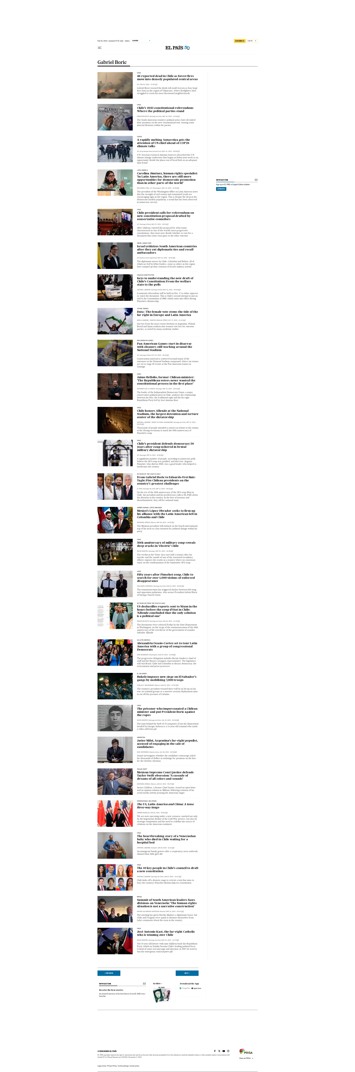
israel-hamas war (144, 243)
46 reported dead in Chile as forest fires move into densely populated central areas (167, 78)
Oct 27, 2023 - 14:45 (177, 320)
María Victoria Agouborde (162, 422)
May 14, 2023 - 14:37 (170, 940)
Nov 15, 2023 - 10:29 (170, 188)
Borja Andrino (143, 320)
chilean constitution (145, 275)
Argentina (141, 737)
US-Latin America (143, 640)
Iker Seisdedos (142, 655)
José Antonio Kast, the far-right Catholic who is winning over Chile (166, 934)
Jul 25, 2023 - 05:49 (170, 720)
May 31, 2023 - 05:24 (175, 911)
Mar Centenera (143, 752)
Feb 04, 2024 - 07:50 (149, 84)
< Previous (109, 973)
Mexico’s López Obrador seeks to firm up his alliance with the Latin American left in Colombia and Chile (167, 514)
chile (139, 440)
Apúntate (221, 189)
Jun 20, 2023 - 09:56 (159, 813)
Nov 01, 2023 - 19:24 (166, 258)
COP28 (139, 137)
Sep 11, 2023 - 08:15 (164, 489)
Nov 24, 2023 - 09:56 (171, 151)
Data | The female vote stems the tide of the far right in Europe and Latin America (167, 314)
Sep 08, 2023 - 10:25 (165, 522)
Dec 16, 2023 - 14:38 (171, 116)
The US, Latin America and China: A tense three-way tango (165, 806)
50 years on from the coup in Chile (151, 603)
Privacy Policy (112, 1066)
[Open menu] (99, 48)
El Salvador (142, 674)
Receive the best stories (111, 990)
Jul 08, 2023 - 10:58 (168, 752)
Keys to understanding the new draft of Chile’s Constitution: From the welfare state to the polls (165, 281)
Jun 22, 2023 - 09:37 (165, 784)
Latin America (142, 170)
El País (139, 489)
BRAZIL (139, 897)
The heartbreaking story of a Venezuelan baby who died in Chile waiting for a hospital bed (166, 839)
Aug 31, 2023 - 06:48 (175, 586)
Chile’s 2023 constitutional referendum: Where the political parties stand (165, 110)
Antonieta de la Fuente (146, 389)
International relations (147, 801)
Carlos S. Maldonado (145, 685)
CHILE (139, 105)
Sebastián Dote (143, 116)
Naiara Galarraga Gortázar (148, 911)
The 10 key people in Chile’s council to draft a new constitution (167, 870)
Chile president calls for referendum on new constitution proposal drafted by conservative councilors (165, 216)
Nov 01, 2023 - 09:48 (172, 290)
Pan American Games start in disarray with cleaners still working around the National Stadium (164, 347)
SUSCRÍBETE (239, 41)
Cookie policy (134, 1066)
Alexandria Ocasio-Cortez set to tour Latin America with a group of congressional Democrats (167, 646)
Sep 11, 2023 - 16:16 (155, 455)
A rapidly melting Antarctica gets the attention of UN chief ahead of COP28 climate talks (163, 143)
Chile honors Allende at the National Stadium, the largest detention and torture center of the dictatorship (168, 414)
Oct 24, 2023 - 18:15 (160, 355)
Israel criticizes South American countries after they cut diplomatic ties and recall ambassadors (167, 249)
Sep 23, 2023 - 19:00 (171, 389)
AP (138, 84)
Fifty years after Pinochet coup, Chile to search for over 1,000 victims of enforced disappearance (166, 578)
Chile (139, 73)
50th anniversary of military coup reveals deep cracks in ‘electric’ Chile (166, 545)
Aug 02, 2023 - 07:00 (170, 685)
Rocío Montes (142, 551)
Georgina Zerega (143, 522)
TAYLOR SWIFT (142, 769)
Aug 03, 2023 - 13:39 (167, 655)
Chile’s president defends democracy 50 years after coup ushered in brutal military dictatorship (165, 447)
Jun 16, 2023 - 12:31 (166, 848)
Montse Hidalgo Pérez (158, 320)
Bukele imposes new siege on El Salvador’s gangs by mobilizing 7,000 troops (166, 679)
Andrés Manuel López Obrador (149, 508)
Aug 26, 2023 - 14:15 (171, 621)
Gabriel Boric (112, 62)
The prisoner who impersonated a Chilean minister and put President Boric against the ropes (167, 712)
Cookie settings (123, 1066)
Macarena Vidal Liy (144, 188)
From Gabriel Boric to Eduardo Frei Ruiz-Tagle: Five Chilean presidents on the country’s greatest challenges (166, 480)
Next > (187, 973)
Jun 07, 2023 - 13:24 (172, 877)
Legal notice (101, 1066)
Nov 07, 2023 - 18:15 (160, 224)
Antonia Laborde (143, 290)
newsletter (222, 180)
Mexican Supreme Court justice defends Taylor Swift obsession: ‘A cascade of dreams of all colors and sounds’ (165, 775)
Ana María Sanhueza (145, 586)
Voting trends (142, 309)
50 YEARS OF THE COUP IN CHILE (148, 474)
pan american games (145, 340)
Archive (157, 984)
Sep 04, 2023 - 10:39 (164, 551)
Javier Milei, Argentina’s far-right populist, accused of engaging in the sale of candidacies (167, 744)
